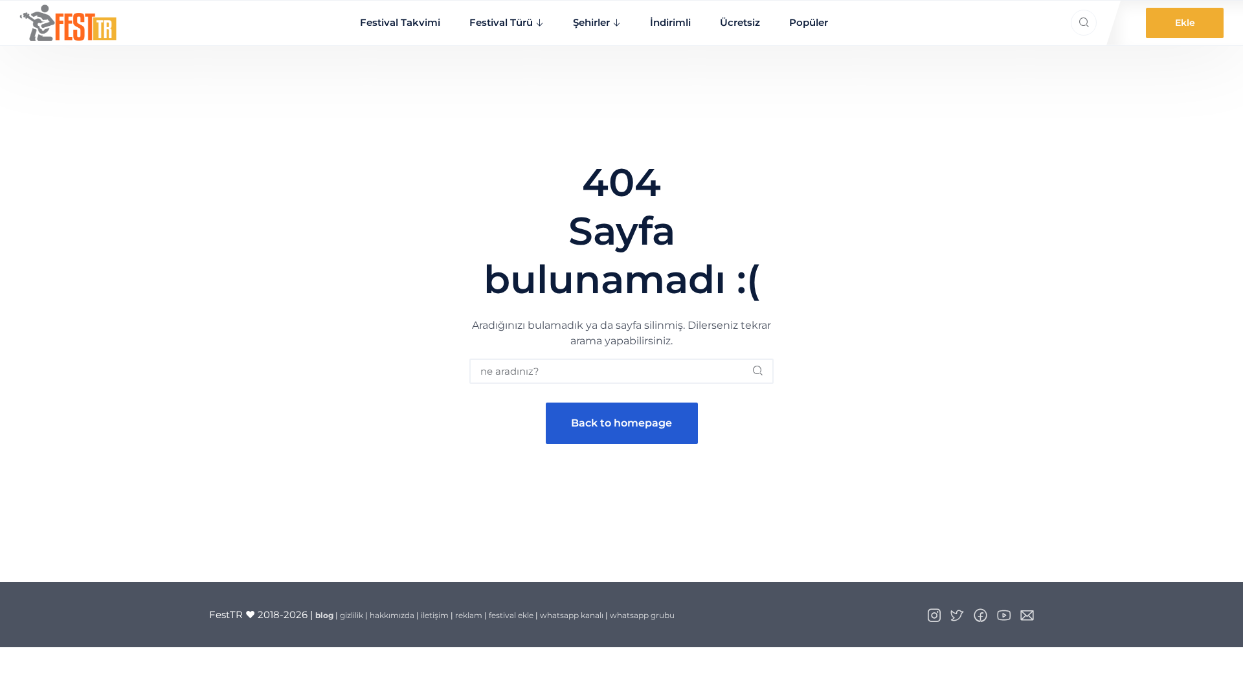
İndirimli (670, 22)
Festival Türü (501, 22)
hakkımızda (392, 615)
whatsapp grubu (642, 615)
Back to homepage (621, 423)
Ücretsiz (740, 22)
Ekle (1185, 22)
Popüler (808, 22)
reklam (468, 615)
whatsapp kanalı (571, 615)
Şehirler (591, 22)
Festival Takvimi (400, 22)
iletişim (435, 615)
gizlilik (351, 615)
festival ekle (511, 615)
